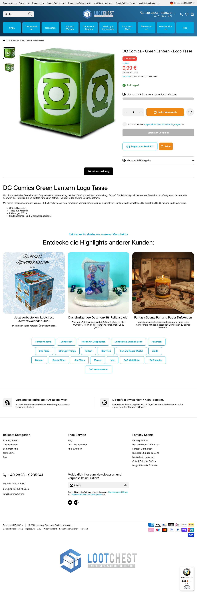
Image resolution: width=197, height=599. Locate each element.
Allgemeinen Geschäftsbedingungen (162, 124)
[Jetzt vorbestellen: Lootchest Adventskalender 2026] (34, 283)
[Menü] (192, 568)
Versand (126, 76)
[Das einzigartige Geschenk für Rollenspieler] (98, 283)
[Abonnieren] (125, 485)
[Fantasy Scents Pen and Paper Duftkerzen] (163, 283)
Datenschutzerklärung (118, 492)
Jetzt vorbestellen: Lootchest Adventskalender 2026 (34, 319)
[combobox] (18, 14)
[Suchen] (30, 14)
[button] (192, 14)
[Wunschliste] (186, 14)
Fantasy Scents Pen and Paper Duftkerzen (163, 317)
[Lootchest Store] (98, 14)
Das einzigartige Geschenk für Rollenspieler (98, 317)
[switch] (187, 587)
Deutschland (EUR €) (12, 525)
